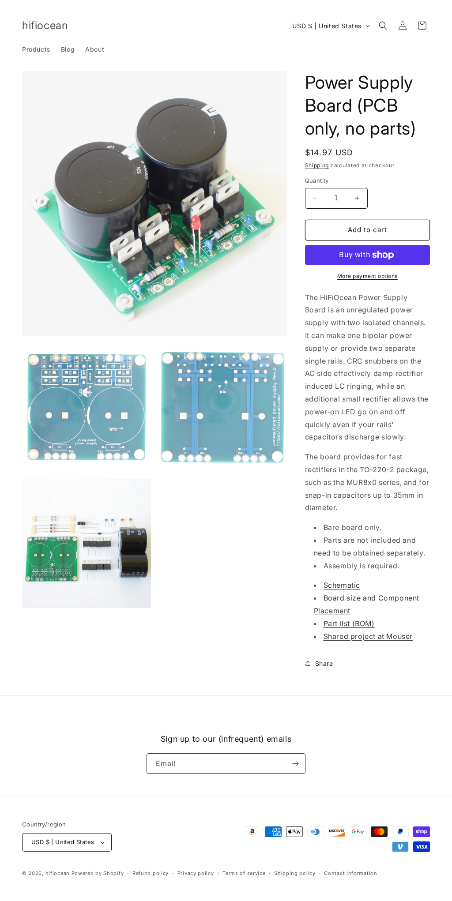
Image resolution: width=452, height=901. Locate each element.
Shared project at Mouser (368, 636)
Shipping (317, 165)
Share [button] (324, 663)
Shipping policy (295, 873)
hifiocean (57, 873)
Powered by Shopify (98, 873)
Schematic (342, 585)
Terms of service (243, 873)
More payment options (367, 276)
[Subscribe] (295, 763)
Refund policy (150, 873)
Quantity (317, 180)
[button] (383, 25)
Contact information (350, 873)
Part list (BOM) (349, 623)
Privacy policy (195, 873)
